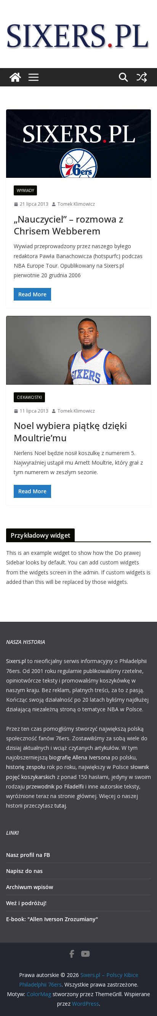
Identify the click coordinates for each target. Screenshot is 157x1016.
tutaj (60, 805)
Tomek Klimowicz (76, 204)
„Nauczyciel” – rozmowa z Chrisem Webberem (68, 225)
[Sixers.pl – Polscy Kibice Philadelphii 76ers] (15, 77)
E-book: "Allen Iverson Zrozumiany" (52, 919)
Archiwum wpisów (29, 887)
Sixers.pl (16, 661)
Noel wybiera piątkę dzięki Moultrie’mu (70, 431)
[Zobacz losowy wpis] (142, 77)
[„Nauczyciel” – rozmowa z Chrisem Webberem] (78, 143)
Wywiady (25, 190)
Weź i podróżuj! (26, 903)
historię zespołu (25, 767)
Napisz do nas (24, 871)
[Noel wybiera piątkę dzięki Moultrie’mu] (78, 350)
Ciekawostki (29, 397)
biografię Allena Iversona (79, 757)
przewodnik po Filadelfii (55, 786)
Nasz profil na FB (28, 854)
